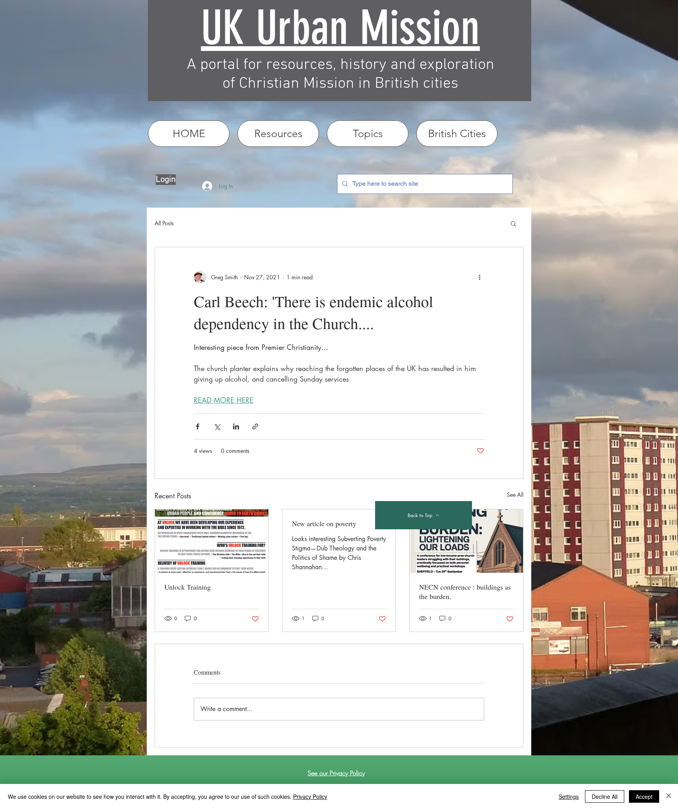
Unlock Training (187, 587)
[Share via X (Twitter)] (217, 426)
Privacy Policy (310, 796)
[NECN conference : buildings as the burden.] (466, 541)
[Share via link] (255, 426)
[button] (513, 223)
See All (515, 494)
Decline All (605, 796)
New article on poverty (324, 523)
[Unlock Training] (211, 541)
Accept (644, 796)
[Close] (668, 796)
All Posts (164, 223)
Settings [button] (569, 796)
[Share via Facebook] (197, 426)
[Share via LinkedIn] (236, 426)
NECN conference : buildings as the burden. (465, 591)
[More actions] (479, 277)
